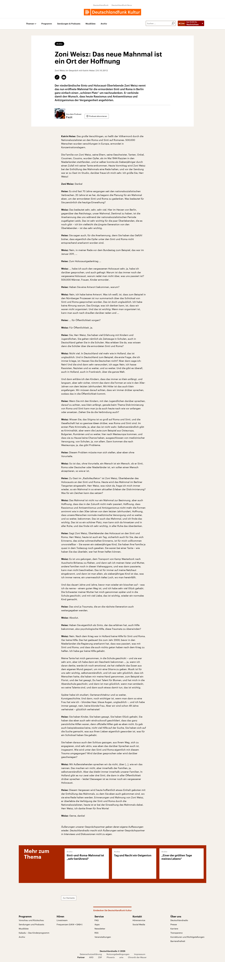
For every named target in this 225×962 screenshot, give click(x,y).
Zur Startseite (69, 898)
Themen (30, 24)
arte (121, 957)
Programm (46, 24)
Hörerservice (139, 920)
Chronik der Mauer (137, 957)
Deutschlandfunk (100, 5)
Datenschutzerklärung (91, 954)
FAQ (97, 920)
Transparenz (176, 932)
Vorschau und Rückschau (31, 920)
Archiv (104, 24)
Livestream (62, 920)
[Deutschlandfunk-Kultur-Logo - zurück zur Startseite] (112, 12)
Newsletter (100, 928)
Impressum (139, 954)
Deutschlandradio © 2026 (112, 951)
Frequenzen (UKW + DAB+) (69, 924)
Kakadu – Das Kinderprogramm (34, 932)
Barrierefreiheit (177, 941)
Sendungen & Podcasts (68, 24)
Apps (97, 924)
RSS (96, 932)
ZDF (100, 957)
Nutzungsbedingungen (118, 954)
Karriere (174, 928)
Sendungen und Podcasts (31, 924)
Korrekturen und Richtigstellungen (187, 937)
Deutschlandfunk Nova (122, 5)
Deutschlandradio (179, 920)
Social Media (139, 924)
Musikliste (90, 24)
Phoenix (111, 957)
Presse (173, 924)
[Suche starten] (173, 23)
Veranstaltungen (103, 937)
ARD (91, 957)
